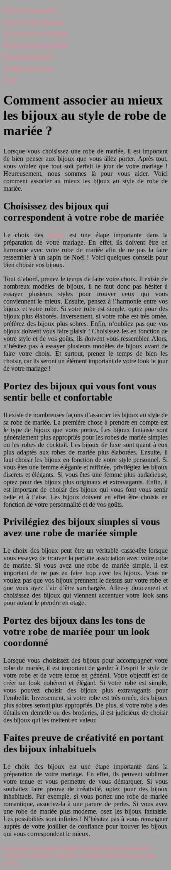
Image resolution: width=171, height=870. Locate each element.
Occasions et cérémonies (35, 33)
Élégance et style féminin (36, 45)
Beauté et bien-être (27, 56)
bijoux (56, 234)
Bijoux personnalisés (30, 10)
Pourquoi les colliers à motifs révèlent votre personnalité (76, 847)
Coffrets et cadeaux (28, 68)
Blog (9, 79)
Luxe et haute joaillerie (33, 21)
